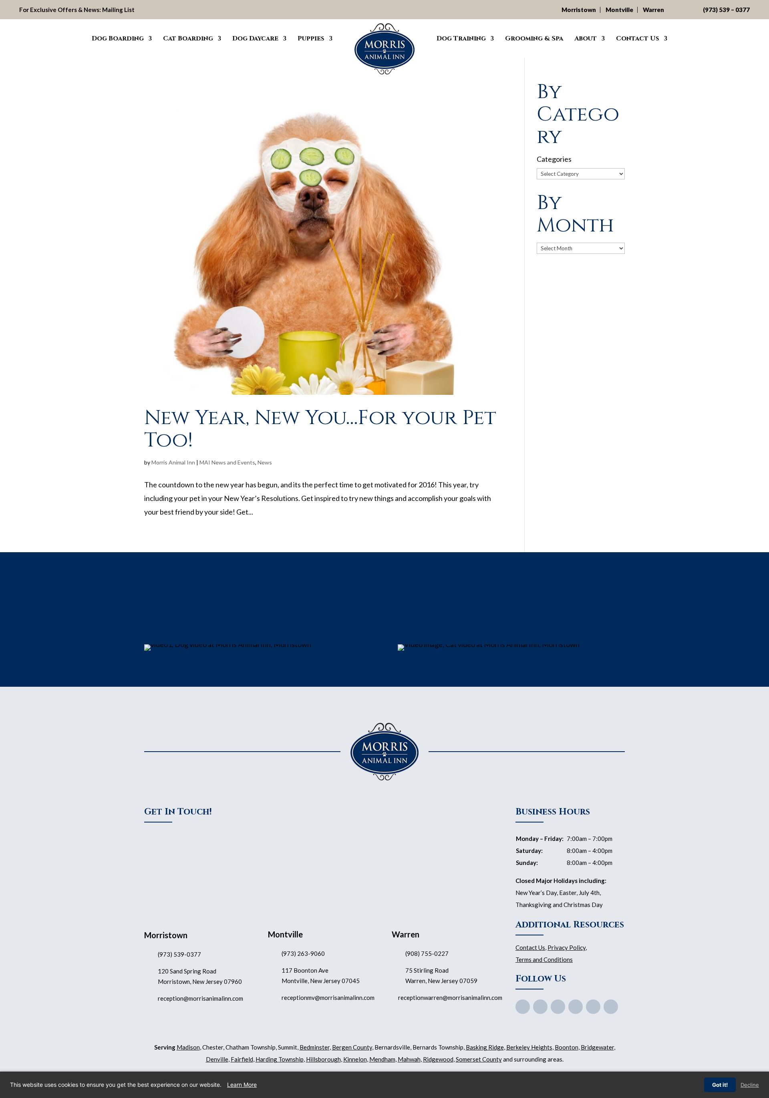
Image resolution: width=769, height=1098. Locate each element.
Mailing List (118, 9)
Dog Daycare (255, 38)
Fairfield (242, 1059)
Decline (750, 1085)
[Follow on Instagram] (593, 1006)
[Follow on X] (540, 1006)
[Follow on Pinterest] (575, 1006)
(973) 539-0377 (179, 954)
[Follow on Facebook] (522, 1006)
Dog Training (461, 38)
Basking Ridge (485, 1047)
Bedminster (315, 1047)
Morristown (579, 9)
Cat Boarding (188, 38)
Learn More (242, 1084)
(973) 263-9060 (303, 953)
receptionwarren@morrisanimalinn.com (450, 997)
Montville (619, 9)
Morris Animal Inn (173, 462)
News (265, 462)
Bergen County (352, 1047)
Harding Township (280, 1059)
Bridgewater (597, 1047)
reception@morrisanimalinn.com (200, 998)
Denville (217, 1059)
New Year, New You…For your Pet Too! (320, 429)
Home (74, 37)
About (585, 38)
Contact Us (637, 38)
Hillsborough (323, 1059)
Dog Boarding (118, 38)
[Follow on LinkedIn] (611, 1006)
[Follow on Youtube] (558, 1006)
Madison (188, 1047)
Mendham (382, 1059)
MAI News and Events (227, 462)
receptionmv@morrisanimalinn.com (328, 997)
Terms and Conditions (544, 959)
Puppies (311, 38)
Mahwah (409, 1059)
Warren (653, 9)
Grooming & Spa (534, 38)
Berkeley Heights (529, 1047)
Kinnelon (355, 1059)
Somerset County (479, 1059)
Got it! (720, 1085)
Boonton (566, 1047)
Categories (554, 159)
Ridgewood (438, 1059)
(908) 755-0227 (427, 953)
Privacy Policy (567, 947)
